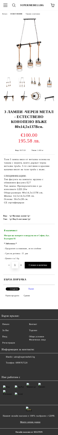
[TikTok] (12, 369)
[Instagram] (5, 369)
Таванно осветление (33, 14)
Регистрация (8, 343)
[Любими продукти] (44, 5)
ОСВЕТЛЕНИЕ (16, 14)
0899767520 (21, 363)
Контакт (33, 324)
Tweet (31, 289)
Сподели (14, 289)
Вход (4, 336)
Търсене (33, 330)
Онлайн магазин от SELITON (29, 432)
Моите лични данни (30, 422)
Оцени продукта (12, 296)
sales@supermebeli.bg (24, 357)
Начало (4, 14)
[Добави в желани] (50, 229)
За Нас (5, 330)
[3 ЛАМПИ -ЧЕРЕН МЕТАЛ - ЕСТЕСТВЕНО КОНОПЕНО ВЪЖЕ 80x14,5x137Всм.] (29, 73)
